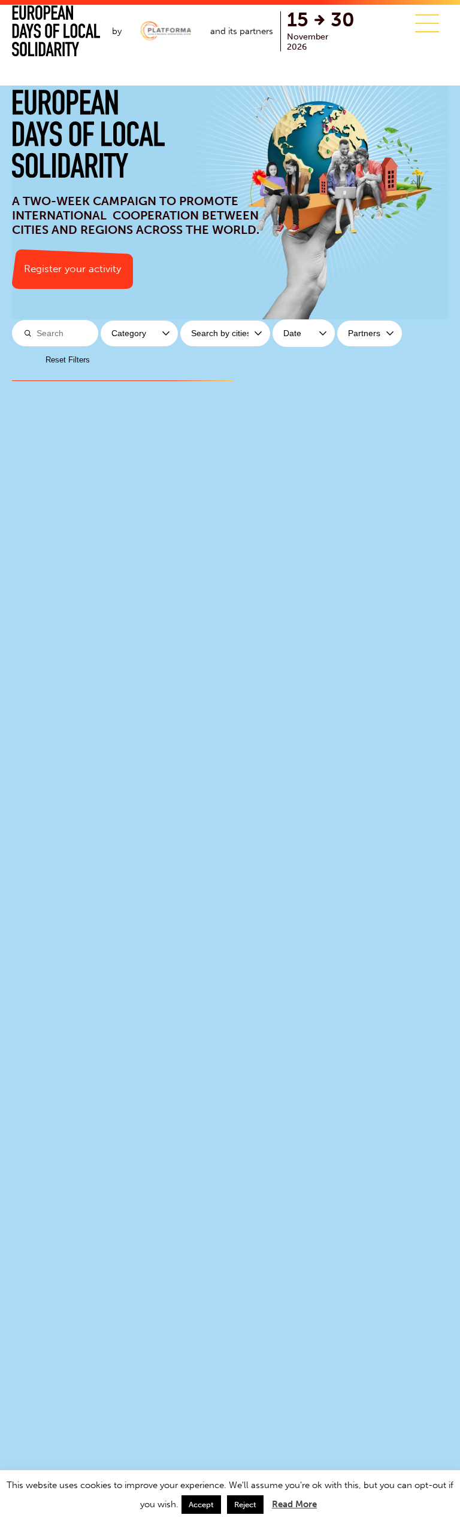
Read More (294, 1504)
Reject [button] (245, 1504)
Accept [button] (201, 1504)
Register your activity (72, 269)
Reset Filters (68, 359)
